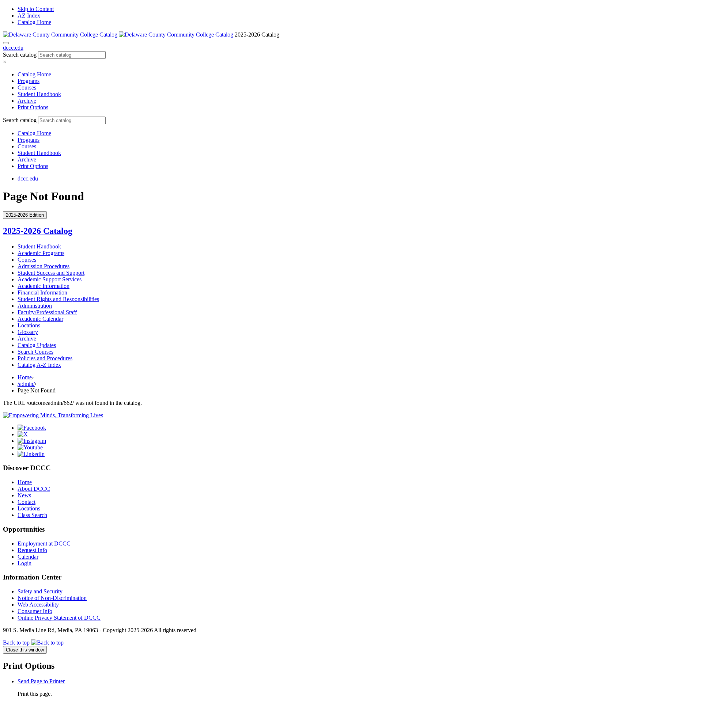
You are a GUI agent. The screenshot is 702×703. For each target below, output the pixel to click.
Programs (28, 81)
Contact (26, 502)
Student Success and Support (51, 273)
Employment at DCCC (44, 543)
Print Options (33, 107)
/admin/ (26, 384)
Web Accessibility (38, 604)
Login (24, 563)
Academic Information (43, 286)
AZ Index (29, 15)
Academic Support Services (50, 279)
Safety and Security (40, 591)
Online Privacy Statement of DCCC (59, 618)
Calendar (28, 557)
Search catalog (20, 55)
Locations (29, 325)
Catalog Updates (37, 345)
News (24, 495)
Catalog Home (34, 22)
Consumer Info (35, 611)
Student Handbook (39, 94)
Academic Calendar (40, 319)
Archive (27, 101)
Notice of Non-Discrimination (52, 598)
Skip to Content (36, 9)
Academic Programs (41, 253)
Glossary (28, 332)
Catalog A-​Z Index (39, 365)
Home (25, 377)
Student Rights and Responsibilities (58, 299)
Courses (27, 87)
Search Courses (35, 352)
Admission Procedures (43, 266)
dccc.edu (13, 48)
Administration (35, 306)
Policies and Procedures (45, 358)
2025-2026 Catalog (37, 231)
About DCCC (34, 489)
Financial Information (42, 292)
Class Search (32, 515)
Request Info (32, 550)
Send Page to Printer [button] (41, 681)
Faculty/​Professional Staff (47, 312)
